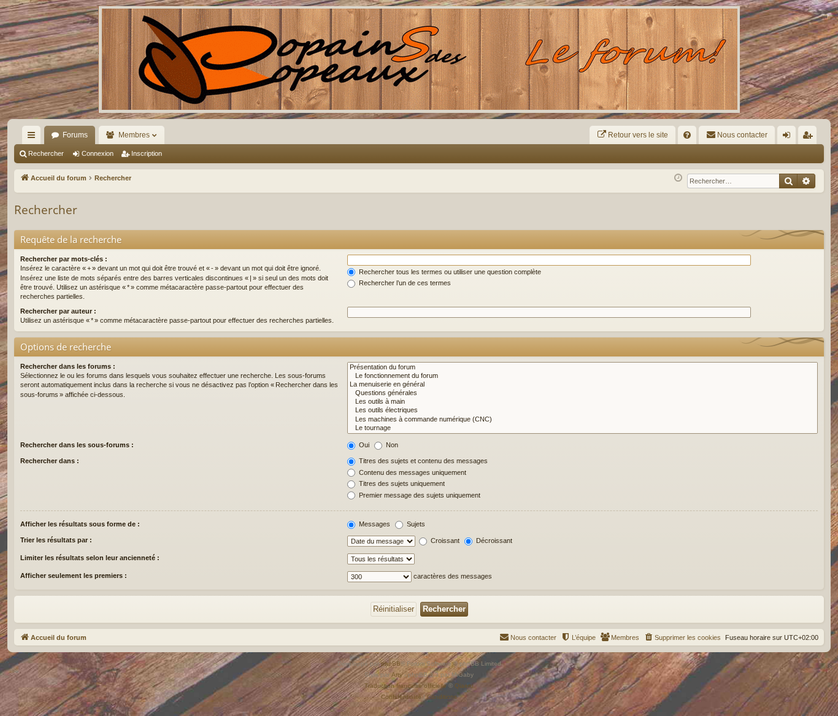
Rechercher (46, 153)
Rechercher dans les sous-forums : (77, 444)
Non (391, 444)
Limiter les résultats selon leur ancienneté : (90, 557)
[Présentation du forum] (582, 367)
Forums (75, 135)
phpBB (391, 663)
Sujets (415, 524)
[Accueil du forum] (419, 59)
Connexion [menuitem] (789, 137)
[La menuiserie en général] (582, 384)
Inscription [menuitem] (810, 137)
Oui (363, 444)
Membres (134, 135)
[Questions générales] (582, 393)
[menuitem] (632, 135)
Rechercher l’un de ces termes (404, 283)
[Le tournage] (582, 428)
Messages (373, 524)
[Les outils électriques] (582, 410)
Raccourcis (33, 137)
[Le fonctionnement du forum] (582, 376)
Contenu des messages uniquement (411, 472)
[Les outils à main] (582, 402)
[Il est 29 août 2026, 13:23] (678, 178)
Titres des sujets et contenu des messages (422, 460)
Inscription (146, 153)
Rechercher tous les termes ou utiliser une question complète (449, 271)
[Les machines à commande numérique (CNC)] (582, 419)
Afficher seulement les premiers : (73, 575)
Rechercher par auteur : (58, 311)
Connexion (97, 153)
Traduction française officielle (405, 685)
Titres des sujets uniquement (401, 483)
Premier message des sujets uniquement (418, 495)
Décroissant (493, 540)
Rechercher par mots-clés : (63, 259)
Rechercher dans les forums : (67, 366)
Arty (396, 674)
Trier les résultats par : (56, 540)
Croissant (444, 540)
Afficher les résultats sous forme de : (80, 524)
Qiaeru (464, 685)
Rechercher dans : (49, 460)
